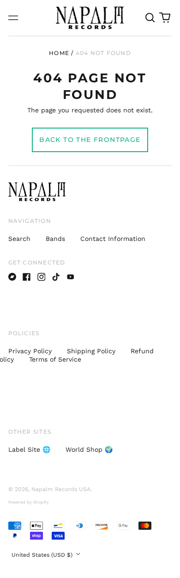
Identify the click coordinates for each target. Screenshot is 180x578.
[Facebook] (27, 277)
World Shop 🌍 (89, 449)
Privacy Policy (30, 351)
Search (19, 238)
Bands (55, 238)
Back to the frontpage (89, 139)
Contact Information (112, 238)
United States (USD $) (43, 555)
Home (59, 52)
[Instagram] (41, 277)
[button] (150, 18)
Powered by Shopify (28, 502)
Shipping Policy (91, 351)
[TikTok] (56, 277)
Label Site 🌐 (29, 449)
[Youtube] (70, 277)
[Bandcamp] (12, 277)
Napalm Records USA (60, 489)
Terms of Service (55, 359)
